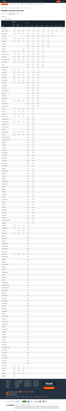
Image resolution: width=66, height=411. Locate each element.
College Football (22, 4)
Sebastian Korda (4, 38)
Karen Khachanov (4, 33)
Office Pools (36, 386)
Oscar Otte (3, 274)
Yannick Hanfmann (5, 357)
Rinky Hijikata (4, 212)
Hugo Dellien (4, 191)
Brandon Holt (4, 186)
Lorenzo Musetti (4, 251)
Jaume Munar (4, 318)
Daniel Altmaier (4, 292)
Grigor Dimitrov (4, 82)
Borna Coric (4, 235)
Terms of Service (17, 396)
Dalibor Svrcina (4, 173)
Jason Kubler (4, 142)
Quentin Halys (4, 277)
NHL (18, 4)
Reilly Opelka (4, 373)
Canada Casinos (27, 384)
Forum (31, 396)
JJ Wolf (3, 64)
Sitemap (27, 396)
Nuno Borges (4, 334)
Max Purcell (4, 207)
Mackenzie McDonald (5, 90)
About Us (8, 380)
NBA (13, 4)
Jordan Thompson (5, 321)
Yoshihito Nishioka (5, 67)
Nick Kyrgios (4, 225)
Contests (36, 380)
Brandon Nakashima (5, 248)
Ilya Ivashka (4, 261)
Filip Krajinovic (4, 308)
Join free (58, 1)
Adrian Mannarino (4, 152)
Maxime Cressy (4, 150)
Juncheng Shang (4, 199)
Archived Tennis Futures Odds (13, 7)
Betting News (17, 383)
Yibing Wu (3, 279)
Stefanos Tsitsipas (5, 30)
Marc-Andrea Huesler (5, 264)
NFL (10, 4)
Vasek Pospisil (4, 355)
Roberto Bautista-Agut (5, 59)
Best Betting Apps (27, 386)
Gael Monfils (4, 368)
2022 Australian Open (5, 13)
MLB (16, 4)
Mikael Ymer (4, 269)
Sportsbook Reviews (19, 382)
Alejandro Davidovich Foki (6, 137)
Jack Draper (4, 230)
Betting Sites (27, 380)
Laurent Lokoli (4, 204)
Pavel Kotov (4, 339)
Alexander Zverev (5, 116)
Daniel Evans (4, 100)
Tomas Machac (4, 352)
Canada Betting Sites (28, 383)
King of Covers (36, 383)
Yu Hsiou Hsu (4, 360)
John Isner (3, 134)
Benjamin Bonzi (4, 95)
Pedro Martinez (4, 344)
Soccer (40, 4)
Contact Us (8, 382)
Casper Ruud (4, 113)
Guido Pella (3, 313)
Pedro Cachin (4, 342)
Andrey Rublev (4, 41)
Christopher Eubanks (5, 126)
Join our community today (49, 388)
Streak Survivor (36, 382)
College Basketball (29, 4)
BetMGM (9, 18)
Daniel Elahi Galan (4, 295)
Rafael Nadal (4, 108)
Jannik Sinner (4, 51)
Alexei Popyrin (4, 87)
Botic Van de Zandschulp (6, 139)
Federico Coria (4, 305)
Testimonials (8, 387)
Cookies (22, 396)
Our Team (8, 384)
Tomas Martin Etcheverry (6, 220)
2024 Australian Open (19, 13)
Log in (63, 1)
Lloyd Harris (4, 147)
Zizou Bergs (4, 222)
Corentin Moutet (4, 155)
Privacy (10, 396)
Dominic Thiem (4, 233)
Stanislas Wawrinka (5, 243)
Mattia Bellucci (4, 331)
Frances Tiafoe (4, 72)
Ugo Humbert (4, 93)
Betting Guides (19, 380)
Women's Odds (4, 16)
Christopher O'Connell (5, 287)
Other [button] (43, 4)
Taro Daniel (3, 176)
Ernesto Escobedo (5, 300)
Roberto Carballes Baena (6, 347)
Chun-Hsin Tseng (4, 290)
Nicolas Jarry (4, 129)
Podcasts (17, 384)
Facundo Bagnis (4, 303)
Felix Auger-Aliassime (5, 54)
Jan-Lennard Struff (5, 316)
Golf (34, 4)
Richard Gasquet (4, 163)
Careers (7, 383)
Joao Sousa (4, 196)
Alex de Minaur (4, 56)
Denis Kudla (4, 189)
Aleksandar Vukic (4, 183)
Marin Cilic (3, 370)
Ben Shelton (4, 46)
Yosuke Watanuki (4, 165)
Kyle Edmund (4, 326)
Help (7, 396)
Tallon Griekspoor (4, 98)
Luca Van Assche (4, 329)
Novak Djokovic (4, 28)
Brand (7, 386)
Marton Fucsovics (5, 103)
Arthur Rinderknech (5, 282)
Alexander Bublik (4, 246)
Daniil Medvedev (4, 69)
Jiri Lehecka (4, 43)
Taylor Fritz (3, 111)
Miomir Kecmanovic (5, 256)
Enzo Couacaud (4, 160)
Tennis (37, 4)
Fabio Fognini (4, 178)
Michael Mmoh (4, 209)
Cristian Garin (4, 259)
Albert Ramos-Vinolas (5, 181)
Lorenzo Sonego (4, 124)
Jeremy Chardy (4, 194)
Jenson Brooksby (4, 85)
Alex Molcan (4, 168)
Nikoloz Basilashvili (5, 272)
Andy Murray (4, 77)
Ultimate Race (36, 384)
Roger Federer (4, 375)
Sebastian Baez (4, 217)
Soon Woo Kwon (4, 238)
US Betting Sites (27, 382)
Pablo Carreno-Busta (5, 121)
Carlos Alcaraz (4, 365)
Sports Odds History (4, 7)
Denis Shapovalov (5, 80)
